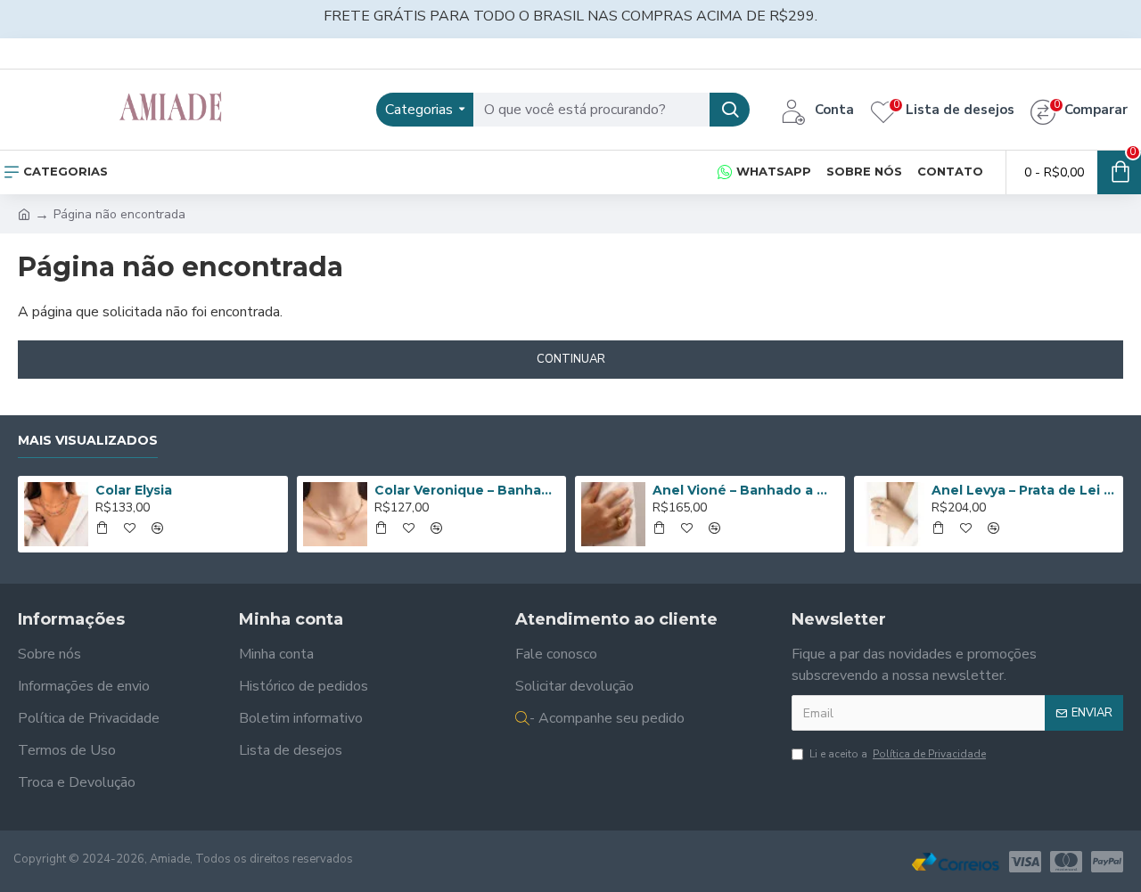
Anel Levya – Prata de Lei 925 (1024, 490)
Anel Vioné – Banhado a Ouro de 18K (745, 490)
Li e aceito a (897, 754)
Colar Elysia (133, 490)
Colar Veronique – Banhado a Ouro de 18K (467, 490)
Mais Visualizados (88, 440)
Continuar (571, 359)
